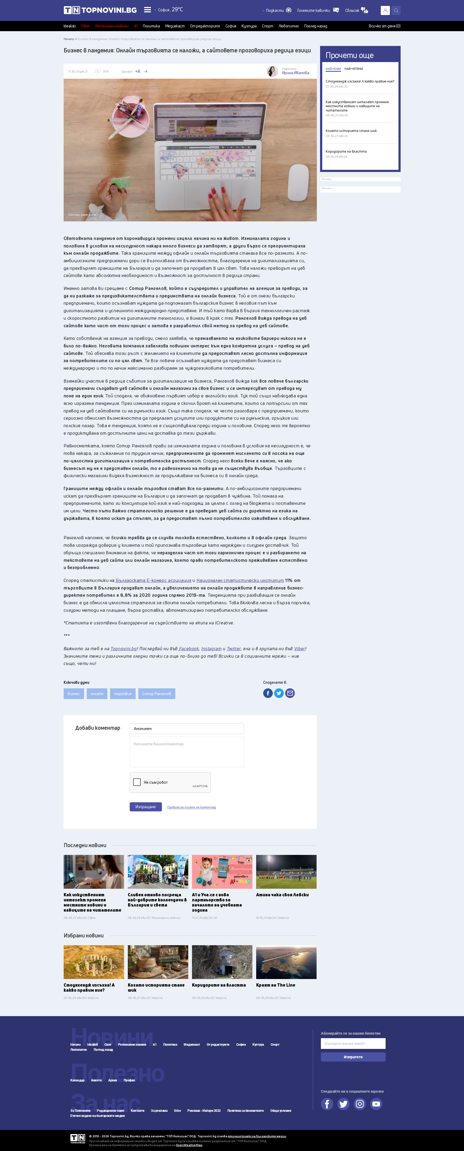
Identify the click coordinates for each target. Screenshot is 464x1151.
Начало (75, 1044)
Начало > (70, 39)
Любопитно (289, 26)
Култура (249, 26)
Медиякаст (175, 26)
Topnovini (77, 1138)
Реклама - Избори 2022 (204, 1111)
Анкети (96, 1080)
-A (145, 71)
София (231, 26)
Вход (385, 10)
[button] (278, 10)
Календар (77, 1080)
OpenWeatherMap (189, 1145)
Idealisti (70, 26)
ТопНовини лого (100, 11)
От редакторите (205, 26)
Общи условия (280, 1111)
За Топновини (80, 1111)
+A (137, 71)
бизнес (74, 693)
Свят (85, 26)
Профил (129, 1080)
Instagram (360, 1104)
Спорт (267, 26)
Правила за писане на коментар (191, 807)
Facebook (327, 1104)
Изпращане (146, 806)
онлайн (97, 693)
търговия (123, 693)
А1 (135, 26)
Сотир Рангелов (156, 693)
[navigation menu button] (147, 9)
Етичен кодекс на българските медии (97, 1116)
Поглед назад (315, 26)
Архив (112, 1080)
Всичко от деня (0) (385, 26)
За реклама (159, 1111)
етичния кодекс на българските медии (257, 1136)
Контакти (137, 1111)
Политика (151, 26)
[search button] (396, 10)
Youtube (376, 1104)
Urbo (177, 1111)
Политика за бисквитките (245, 1111)
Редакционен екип (110, 1111)
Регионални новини (112, 26)
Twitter (343, 1104)
